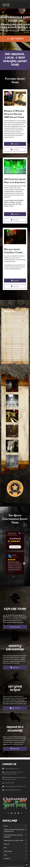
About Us (6, 844)
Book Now (16, 144)
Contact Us (7, 858)
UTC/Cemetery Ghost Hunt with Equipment (13, 836)
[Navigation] (26, 5)
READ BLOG (16, 667)
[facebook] (8, 813)
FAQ (5, 847)
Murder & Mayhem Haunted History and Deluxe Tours (14, 830)
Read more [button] (11, 571)
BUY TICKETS (16, 708)
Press (5, 855)
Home (6, 826)
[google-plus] (21, 813)
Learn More (16, 149)
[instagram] (11, 813)
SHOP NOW (16, 748)
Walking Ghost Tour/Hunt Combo (13, 840)
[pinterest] (18, 813)
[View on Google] (9, 556)
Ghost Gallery (8, 851)
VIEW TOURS (16, 627)
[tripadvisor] (15, 813)
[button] (5, 563)
